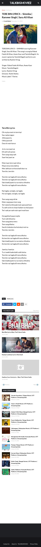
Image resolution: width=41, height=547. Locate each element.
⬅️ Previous (6, 384)
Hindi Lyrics (9, 10)
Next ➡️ (36, 384)
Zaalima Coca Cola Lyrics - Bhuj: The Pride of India (17, 377)
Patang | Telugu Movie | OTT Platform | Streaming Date (22, 446)
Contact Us (6, 544)
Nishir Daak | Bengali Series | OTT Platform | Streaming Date (24, 462)
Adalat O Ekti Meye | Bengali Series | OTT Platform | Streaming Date (23, 413)
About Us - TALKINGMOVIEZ (20, 544)
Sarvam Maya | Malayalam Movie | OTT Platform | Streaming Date (22, 454)
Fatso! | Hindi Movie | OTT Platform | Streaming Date (22, 404)
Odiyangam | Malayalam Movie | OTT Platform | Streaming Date (25, 429)
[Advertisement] (20, 103)
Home (3, 10)
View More (36, 310)
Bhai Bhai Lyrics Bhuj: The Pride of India (13, 332)
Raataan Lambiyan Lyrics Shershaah (12, 354)
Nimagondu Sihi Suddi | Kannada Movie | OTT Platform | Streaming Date (24, 437)
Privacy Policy (34, 544)
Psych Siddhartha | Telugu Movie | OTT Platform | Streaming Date (22, 421)
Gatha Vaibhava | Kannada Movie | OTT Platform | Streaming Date (22, 470)
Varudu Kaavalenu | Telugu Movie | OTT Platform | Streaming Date (22, 396)
